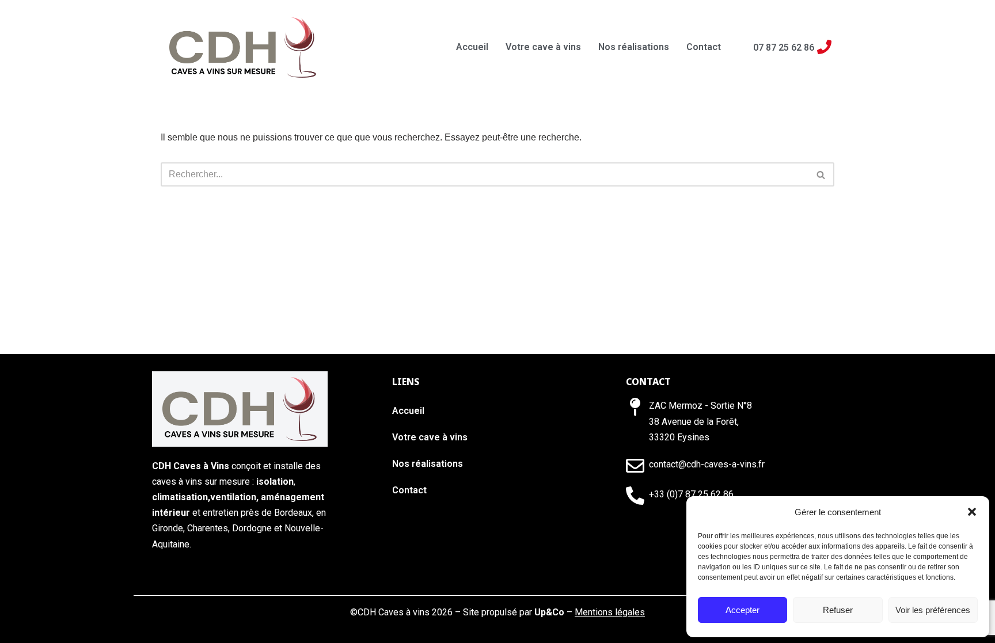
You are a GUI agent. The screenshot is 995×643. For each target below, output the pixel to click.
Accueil (472, 46)
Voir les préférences (932, 610)
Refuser (838, 610)
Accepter (742, 610)
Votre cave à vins (543, 46)
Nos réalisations (633, 46)
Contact (703, 46)
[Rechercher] (821, 174)
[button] (972, 512)
